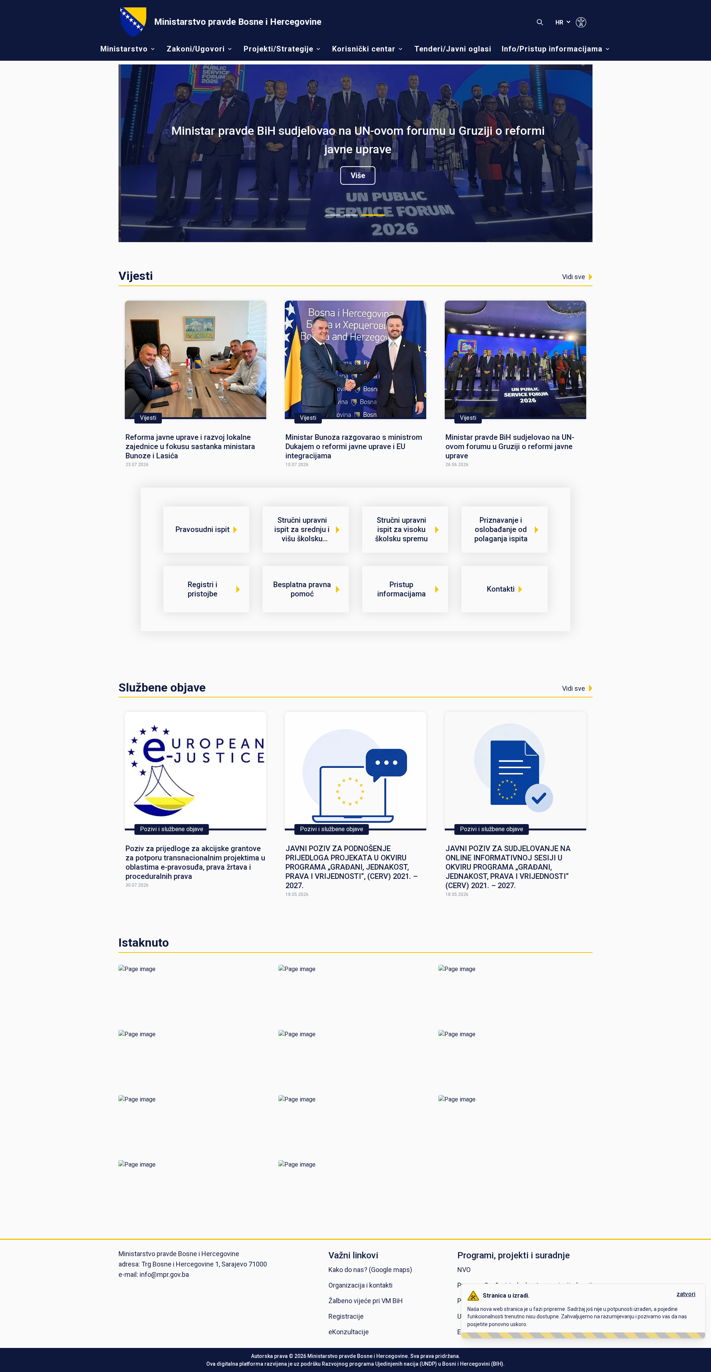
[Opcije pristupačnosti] (581, 22)
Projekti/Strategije (278, 48)
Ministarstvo (124, 48)
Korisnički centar (363, 48)
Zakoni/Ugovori (196, 48)
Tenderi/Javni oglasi (452, 48)
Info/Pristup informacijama (552, 48)
